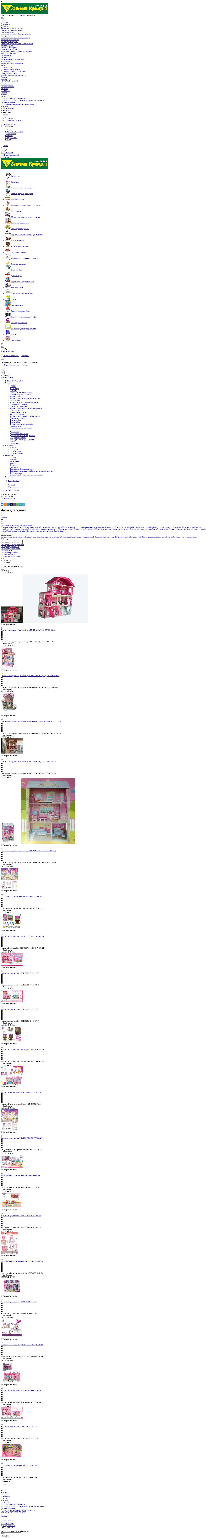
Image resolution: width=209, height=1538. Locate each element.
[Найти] (2, 19)
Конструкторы (80, 527)
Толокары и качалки (65, 529)
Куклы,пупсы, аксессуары (51, 537)
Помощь (4, 1516)
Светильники (59, 531)
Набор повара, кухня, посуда (104, 537)
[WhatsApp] (17, 504)
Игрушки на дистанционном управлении (43, 529)
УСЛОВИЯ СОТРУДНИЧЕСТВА (13, 1512)
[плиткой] (1, 558)
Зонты (154, 529)
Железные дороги (188, 527)
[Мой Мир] (8, 504)
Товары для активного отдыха (29, 527)
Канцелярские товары (14, 531)
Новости (4, 1498)
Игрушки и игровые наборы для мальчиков (166, 527)
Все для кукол (6, 537)
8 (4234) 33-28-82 (7, 108)
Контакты (4, 1500)
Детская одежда (162, 529)
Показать (5, 571)
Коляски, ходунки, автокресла (51, 527)
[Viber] (14, 504)
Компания (13, 459)
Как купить (14, 449)
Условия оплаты (7, 1520)
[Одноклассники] (5, 504)
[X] (11, 504)
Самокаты (14, 527)
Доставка (4, 1522)
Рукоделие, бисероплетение (186, 537)
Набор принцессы (121, 537)
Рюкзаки (51, 531)
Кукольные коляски (68, 537)
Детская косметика (18, 537)
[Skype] (20, 504)
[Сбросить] (2, 568)
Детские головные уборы (177, 529)
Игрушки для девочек (33, 537)
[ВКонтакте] (2, 504)
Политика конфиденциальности (13, 1504)
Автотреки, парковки (20, 529)
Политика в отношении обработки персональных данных (22, 1506)
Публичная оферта (8, 1508)
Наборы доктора (134, 537)
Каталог (13, 387)
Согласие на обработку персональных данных (18, 1510)
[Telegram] (23, 504)
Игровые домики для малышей (106, 529)
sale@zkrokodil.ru (9, 124)
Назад (14, 385)
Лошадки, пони (81, 537)
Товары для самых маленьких (141, 529)
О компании (5, 1496)
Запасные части (124, 529)
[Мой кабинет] (2, 353)
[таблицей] (5, 558)
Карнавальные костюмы (141, 527)
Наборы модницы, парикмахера (152, 537)
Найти (4, 1536)
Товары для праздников (123, 527)
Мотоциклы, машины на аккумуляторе (100, 527)
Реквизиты (5, 1502)
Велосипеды (5, 527)
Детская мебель (79, 529)
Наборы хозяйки (170, 537)
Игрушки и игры (68, 527)
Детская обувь (90, 529)
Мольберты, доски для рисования (35, 531)
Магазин (90, 537)
